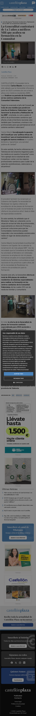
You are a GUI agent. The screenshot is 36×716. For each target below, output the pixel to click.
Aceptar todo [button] (18, 374)
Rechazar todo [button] (19, 378)
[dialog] (18, 358)
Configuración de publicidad (10, 365)
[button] (18, 382)
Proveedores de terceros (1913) (17, 350)
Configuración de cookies (9, 369)
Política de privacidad (23, 369)
